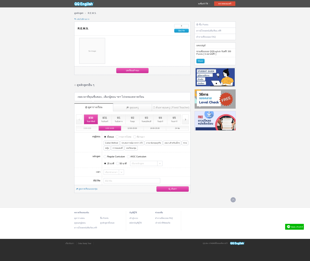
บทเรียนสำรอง (132, 70)
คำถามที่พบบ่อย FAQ (206, 37)
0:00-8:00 (87, 128)
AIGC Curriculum (138, 156)
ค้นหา (174, 189)
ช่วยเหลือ (159, 212)
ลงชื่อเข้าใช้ (203, 4)
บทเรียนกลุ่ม (131, 148)
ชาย (185, 143)
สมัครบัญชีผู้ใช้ (135, 223)
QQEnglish (84, 3)
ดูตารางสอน (79, 218)
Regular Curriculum (116, 156)
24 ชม (177, 128)
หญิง (107, 148)
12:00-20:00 (132, 128)
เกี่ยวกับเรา (69, 243)
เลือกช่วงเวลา (111, 172)
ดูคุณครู (134, 107)
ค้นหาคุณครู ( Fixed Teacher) (172, 107)
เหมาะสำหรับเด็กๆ (172, 143)
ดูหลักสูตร (78, 13)
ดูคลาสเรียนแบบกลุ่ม (88, 189)
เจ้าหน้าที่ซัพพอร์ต (162, 223)
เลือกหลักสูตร (138, 163)
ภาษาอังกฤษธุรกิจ (153, 143)
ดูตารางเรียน (95, 107)
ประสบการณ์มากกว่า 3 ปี (132, 143)
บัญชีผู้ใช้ (133, 212)
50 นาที (123, 163)
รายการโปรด (125, 137)
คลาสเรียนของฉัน (81, 212)
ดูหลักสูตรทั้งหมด (107, 223)
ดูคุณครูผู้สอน (80, 223)
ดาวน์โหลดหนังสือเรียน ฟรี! (208, 31)
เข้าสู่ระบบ (133, 218)
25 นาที (110, 163)
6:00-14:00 (110, 128)
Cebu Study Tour (84, 243)
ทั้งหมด (110, 137)
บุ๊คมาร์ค (181, 31)
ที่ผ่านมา (141, 137)
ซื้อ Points (203, 24)
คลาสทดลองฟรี (224, 4)
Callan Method (111, 143)
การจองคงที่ (118, 148)
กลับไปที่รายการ (83, 19)
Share (200, 61)
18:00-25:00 (155, 128)
